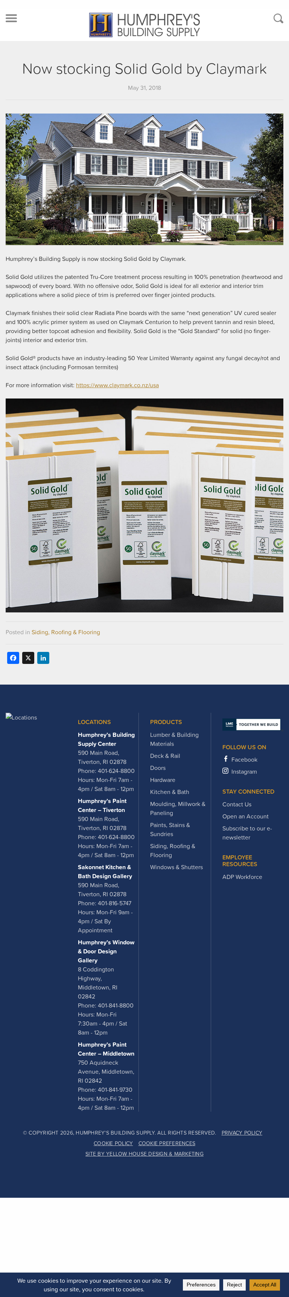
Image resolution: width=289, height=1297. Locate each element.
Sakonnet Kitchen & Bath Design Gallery (105, 871)
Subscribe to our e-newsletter (247, 833)
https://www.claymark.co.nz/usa (117, 384)
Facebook (244, 759)
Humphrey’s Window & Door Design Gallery (106, 951)
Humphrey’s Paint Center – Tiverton (102, 805)
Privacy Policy (242, 1132)
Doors (158, 767)
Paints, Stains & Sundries (170, 829)
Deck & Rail (165, 755)
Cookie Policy (113, 1143)
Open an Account (245, 816)
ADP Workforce (242, 876)
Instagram (244, 771)
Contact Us (236, 804)
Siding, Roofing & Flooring (66, 631)
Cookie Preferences (167, 1143)
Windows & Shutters (176, 866)
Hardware (162, 779)
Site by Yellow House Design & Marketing (144, 1154)
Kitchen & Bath (169, 791)
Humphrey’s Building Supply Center (106, 739)
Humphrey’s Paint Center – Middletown (106, 1049)
